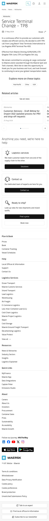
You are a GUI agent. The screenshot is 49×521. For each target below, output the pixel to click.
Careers (5, 400)
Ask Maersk (28, 3)
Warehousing (7, 298)
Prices (4, 242)
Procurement (7, 411)
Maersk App (6, 377)
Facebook (8, 441)
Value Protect (7, 334)
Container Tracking (9, 249)
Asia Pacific (17, 85)
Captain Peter (7, 384)
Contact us (24, 190)
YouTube (13, 442)
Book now (24, 223)
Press (4, 418)
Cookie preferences (9, 488)
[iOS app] (9, 449)
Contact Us (6, 272)
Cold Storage (7, 323)
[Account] (39, 3)
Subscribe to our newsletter (26, 517)
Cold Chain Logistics (10, 312)
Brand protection (8, 492)
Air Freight (6, 301)
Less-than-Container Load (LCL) (14, 309)
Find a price (24, 216)
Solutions (24, 166)
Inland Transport (8, 290)
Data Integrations (9, 381)
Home (4, 10)
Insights (5, 358)
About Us (5, 403)
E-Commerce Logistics (11, 305)
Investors (5, 407)
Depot (4, 320)
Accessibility (7, 425)
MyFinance (6, 373)
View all (5, 339)
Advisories (18, 10)
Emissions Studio (8, 388)
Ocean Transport (8, 283)
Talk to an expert (26, 505)
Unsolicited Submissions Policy (14, 496)
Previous (4, 128)
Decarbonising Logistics (11, 331)
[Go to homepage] (10, 3)
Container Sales (8, 414)
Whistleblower (8, 476)
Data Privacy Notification (12, 480)
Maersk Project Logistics (11, 316)
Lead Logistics (7, 294)
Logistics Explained (9, 362)
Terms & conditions (9, 471)
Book (4, 245)
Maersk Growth (8, 429)
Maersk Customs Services (12, 287)
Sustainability (7, 422)
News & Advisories (9, 351)
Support (33, 3)
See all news (25, 99)
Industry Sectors (8, 354)
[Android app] (26, 449)
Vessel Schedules (8, 253)
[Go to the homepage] (11, 459)
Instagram (23, 442)
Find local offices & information (26, 511)
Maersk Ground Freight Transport (15, 327)
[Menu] (44, 3)
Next (45, 128)
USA (34, 85)
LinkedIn (4, 442)
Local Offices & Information (13, 264)
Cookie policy (7, 484)
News (10, 10)
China (27, 85)
